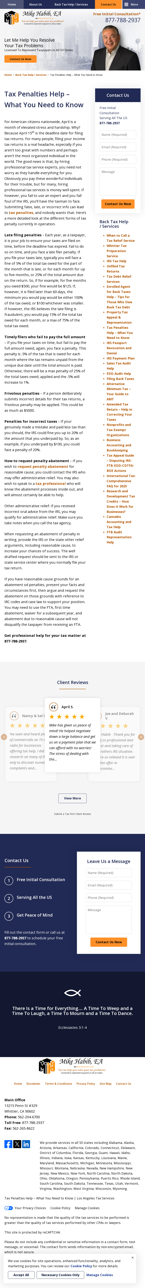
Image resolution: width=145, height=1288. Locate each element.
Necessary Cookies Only (60, 1275)
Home (12, 4)
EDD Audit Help (119, 373)
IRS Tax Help (116, 261)
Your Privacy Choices (30, 1208)
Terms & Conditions (58, 1084)
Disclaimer (33, 1084)
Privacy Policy (86, 1084)
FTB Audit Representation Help (119, 537)
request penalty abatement (43, 466)
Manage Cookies (87, 1208)
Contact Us (108, 4)
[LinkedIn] (26, 1144)
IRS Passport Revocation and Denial (119, 348)
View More (72, 798)
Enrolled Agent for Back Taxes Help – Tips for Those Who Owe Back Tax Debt (119, 296)
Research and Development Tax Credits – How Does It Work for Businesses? (121, 501)
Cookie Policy (60, 1208)
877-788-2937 (123, 20)
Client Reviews (72, 682)
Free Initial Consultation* (117, 14)
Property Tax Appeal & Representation (119, 317)
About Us (35, 4)
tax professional (51, 483)
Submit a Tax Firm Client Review (72, 814)
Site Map (106, 1084)
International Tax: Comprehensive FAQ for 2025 (121, 481)
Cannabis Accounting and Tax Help (119, 521)
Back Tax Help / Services (71, 4)
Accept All (21, 1275)
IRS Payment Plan (121, 358)
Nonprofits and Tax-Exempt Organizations (119, 430)
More (134, 4)
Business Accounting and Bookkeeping (119, 445)
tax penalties (21, 212)
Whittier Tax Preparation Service (117, 251)
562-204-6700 (29, 1117)
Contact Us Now (20, 59)
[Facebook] (8, 1144)
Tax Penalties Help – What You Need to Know (120, 332)
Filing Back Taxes (120, 379)
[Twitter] (17, 1144)
